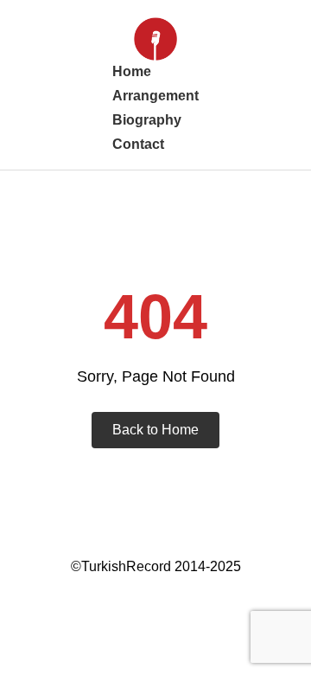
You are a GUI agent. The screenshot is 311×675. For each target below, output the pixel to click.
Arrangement (155, 95)
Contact (138, 144)
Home (131, 71)
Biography (146, 119)
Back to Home (155, 429)
